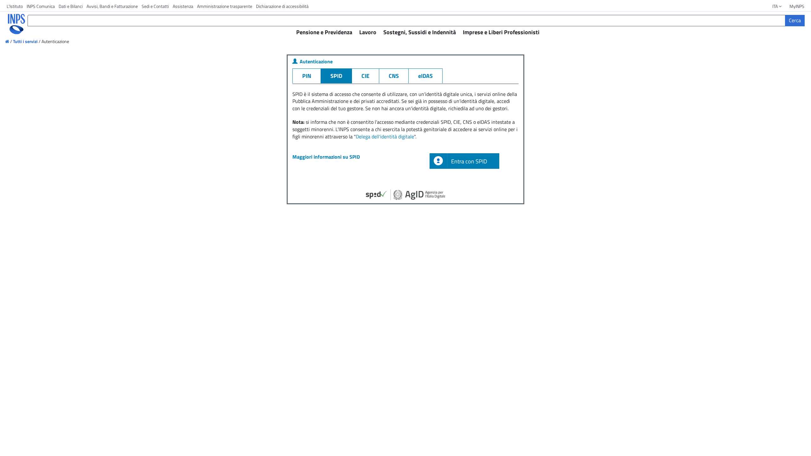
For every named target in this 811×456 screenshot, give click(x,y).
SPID (336, 76)
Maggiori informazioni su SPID (326, 157)
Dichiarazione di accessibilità (282, 6)
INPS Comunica (41, 6)
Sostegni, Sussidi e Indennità (419, 32)
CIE (365, 76)
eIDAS (425, 76)
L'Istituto (15, 6)
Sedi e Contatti (155, 6)
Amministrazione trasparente (224, 6)
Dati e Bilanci (71, 6)
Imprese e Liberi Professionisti (501, 32)
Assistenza (183, 6)
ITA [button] (775, 6)
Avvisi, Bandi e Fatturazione (112, 6)
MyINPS (796, 6)
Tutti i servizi (25, 41)
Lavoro (367, 32)
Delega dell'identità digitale (385, 136)
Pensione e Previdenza (324, 32)
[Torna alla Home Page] (12, 24)
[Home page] (7, 41)
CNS (394, 76)
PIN (306, 76)
